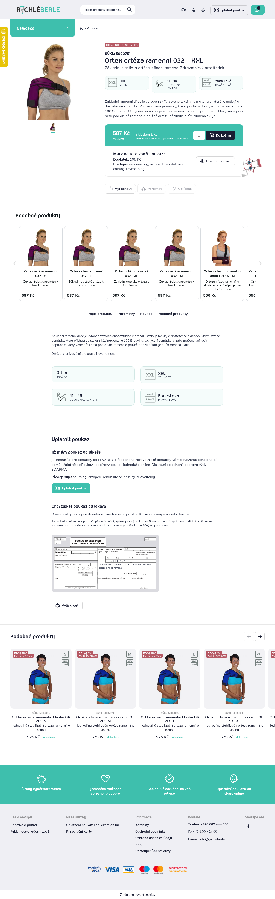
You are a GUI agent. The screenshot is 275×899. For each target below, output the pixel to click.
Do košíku (223, 135)
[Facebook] (248, 826)
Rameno (92, 28)
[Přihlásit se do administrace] (270, 894)
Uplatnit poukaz (218, 161)
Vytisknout (123, 189)
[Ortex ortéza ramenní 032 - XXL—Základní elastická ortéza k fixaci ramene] (53, 81)
